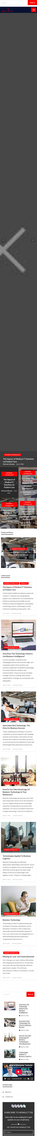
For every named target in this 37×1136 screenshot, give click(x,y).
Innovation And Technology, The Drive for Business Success (9, 514)
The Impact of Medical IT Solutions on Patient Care (18, 460)
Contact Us (9, 1097)
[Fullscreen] (32, 1079)
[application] (18, 1072)
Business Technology (12, 455)
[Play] (5, 1079)
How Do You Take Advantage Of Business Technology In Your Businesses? (28, 514)
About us (8, 1092)
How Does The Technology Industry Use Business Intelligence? (28, 483)
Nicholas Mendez (9, 464)
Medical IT (24, 583)
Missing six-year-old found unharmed (18, 956)
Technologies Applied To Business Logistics (17, 857)
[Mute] (28, 1079)
